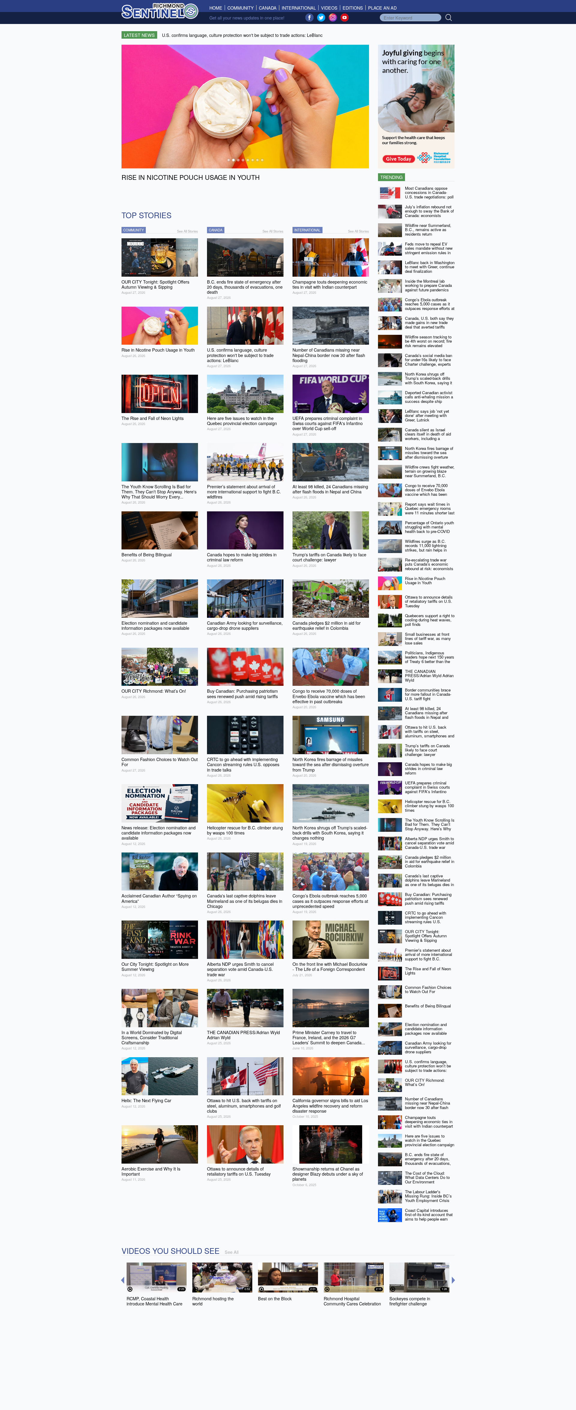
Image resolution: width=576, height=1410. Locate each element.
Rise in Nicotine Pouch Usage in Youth (425, 581)
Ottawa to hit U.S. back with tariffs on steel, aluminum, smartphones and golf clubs (429, 733)
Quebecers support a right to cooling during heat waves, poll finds (429, 620)
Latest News (139, 35)
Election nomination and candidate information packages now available (426, 1029)
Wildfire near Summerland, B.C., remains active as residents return (428, 229)
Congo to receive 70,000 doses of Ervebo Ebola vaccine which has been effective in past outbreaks (428, 492)
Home (217, 7)
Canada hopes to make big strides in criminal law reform (428, 768)
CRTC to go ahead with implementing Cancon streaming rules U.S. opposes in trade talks (425, 919)
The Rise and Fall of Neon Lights (428, 971)
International (299, 7)
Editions (353, 7)
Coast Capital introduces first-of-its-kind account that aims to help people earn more (429, 1216)
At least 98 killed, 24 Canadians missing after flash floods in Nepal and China (426, 715)
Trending (391, 177)
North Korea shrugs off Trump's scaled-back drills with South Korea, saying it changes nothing (428, 380)
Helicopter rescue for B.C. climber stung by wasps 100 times (429, 806)
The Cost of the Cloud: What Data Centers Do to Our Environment (427, 1177)
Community (240, 7)
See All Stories (187, 231)
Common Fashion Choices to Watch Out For (428, 989)
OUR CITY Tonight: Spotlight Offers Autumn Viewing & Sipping (426, 936)
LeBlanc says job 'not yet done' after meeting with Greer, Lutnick (427, 415)
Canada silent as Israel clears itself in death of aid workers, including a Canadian (428, 436)
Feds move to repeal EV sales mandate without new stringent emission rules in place (429, 250)
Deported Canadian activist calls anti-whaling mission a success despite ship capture (429, 399)
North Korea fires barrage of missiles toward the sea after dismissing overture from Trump (429, 454)
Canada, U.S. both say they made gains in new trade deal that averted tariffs (429, 322)
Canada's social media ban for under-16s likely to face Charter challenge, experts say (428, 361)
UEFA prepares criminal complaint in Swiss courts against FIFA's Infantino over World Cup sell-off (427, 789)
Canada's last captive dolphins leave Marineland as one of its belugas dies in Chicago (429, 882)
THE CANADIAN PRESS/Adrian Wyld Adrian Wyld (429, 675)
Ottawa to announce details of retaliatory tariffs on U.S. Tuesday (429, 601)
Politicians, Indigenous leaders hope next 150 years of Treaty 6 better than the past (429, 659)
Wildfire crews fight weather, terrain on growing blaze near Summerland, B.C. (429, 471)
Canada (268, 7)
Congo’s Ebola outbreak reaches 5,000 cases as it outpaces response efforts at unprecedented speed (429, 306)
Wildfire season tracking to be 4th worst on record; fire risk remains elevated (428, 341)
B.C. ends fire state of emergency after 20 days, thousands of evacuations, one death (428, 1161)
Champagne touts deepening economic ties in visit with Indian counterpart (429, 1121)
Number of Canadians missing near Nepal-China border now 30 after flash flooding (427, 1105)
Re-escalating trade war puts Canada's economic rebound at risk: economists (429, 564)
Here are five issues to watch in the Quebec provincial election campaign (429, 1140)
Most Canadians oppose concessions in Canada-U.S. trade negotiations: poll (429, 192)
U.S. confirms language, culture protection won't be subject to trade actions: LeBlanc (428, 1068)
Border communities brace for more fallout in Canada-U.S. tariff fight (428, 694)
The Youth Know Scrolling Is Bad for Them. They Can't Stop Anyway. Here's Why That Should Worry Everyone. (429, 828)
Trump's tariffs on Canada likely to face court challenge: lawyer (427, 750)
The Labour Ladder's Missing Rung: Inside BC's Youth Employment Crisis (428, 1196)
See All (231, 1252)
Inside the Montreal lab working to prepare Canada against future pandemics (428, 285)
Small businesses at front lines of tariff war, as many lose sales (428, 638)
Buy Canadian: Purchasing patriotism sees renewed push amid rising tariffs (428, 898)
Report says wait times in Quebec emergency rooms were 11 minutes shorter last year (429, 510)
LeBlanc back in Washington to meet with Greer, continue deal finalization (429, 267)
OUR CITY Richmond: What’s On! (425, 1082)
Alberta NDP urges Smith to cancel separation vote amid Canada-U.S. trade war (429, 843)
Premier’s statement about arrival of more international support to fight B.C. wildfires (428, 956)
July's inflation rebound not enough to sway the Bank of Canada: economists (429, 211)
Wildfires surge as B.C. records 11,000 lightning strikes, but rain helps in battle (426, 547)
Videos (329, 7)
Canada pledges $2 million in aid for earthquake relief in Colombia (429, 861)
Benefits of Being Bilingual (428, 1006)
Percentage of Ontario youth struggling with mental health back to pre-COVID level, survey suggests (429, 529)
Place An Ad (382, 7)
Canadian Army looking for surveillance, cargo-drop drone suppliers (428, 1047)
